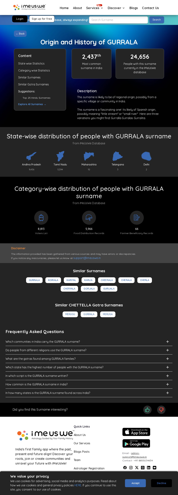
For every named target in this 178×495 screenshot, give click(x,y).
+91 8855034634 (143, 460)
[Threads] (142, 467)
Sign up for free (42, 18)
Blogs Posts (82, 451)
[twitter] (136, 467)
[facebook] (125, 467)
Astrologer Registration (89, 468)
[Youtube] (154, 467)
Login (19, 18)
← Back (20, 33)
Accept (135, 483)
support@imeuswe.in (87, 258)
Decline (161, 483)
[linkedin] (148, 467)
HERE (77, 485)
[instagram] (131, 467)
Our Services (82, 443)
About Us (80, 435)
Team (77, 460)
